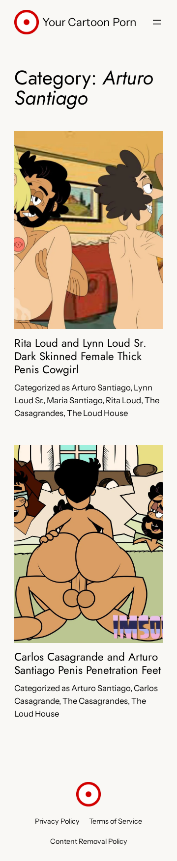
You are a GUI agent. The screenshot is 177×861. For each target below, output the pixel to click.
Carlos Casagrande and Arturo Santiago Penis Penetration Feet (87, 663)
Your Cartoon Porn (89, 22)
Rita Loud (123, 400)
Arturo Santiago (100, 387)
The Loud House (97, 413)
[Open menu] (157, 22)
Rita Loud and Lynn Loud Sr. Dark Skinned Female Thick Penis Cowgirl (80, 356)
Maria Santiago (74, 400)
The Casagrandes (95, 701)
